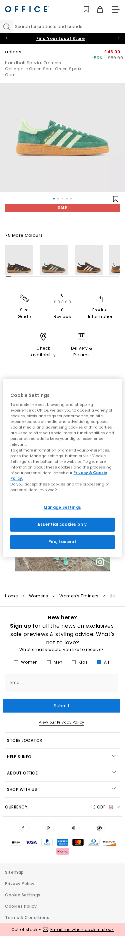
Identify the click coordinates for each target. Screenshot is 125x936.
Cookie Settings (23, 895)
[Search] (6, 26)
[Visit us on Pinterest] (49, 827)
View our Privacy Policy (61, 722)
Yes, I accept (62, 541)
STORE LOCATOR (24, 740)
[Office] (27, 9)
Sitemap (14, 872)
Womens (38, 596)
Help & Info (19, 757)
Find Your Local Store (60, 38)
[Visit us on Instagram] (75, 827)
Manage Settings (62, 507)
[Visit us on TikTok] (100, 827)
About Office (22, 773)
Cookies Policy (21, 906)
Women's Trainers (78, 596)
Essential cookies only (62, 524)
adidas (13, 52)
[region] (62, 468)
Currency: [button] (55, 807)
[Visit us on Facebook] (24, 827)
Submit (61, 706)
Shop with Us (22, 789)
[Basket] (96, 9)
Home (11, 596)
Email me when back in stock (82, 929)
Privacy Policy (19, 883)
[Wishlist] (82, 9)
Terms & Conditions (27, 917)
